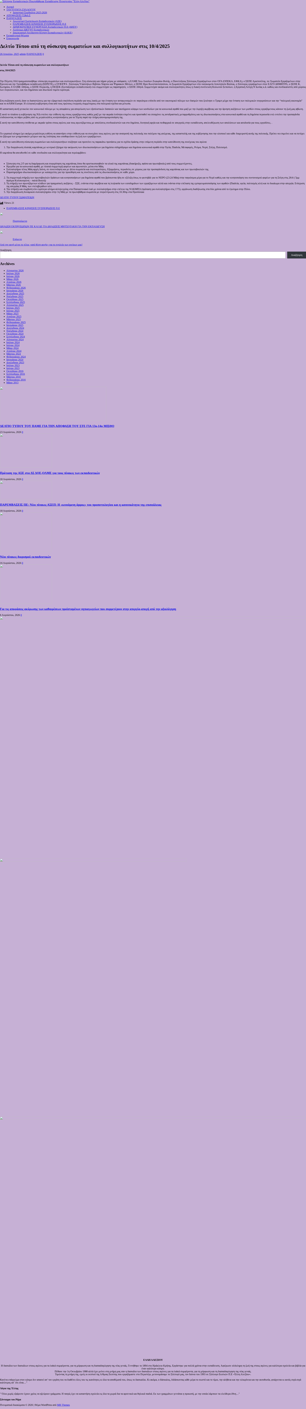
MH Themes (63, 1405)
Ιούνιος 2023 (12, 368)
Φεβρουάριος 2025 (16, 322)
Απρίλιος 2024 (13, 351)
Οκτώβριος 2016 (14, 371)
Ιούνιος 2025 (12, 310)
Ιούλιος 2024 (13, 342)
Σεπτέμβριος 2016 (15, 374)
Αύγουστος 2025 (15, 305)
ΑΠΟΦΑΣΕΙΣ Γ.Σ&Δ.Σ (18, 15)
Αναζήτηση (5, 250)
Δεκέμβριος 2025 (15, 293)
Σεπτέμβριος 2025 (15, 302)
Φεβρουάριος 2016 (16, 379)
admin (23, 54)
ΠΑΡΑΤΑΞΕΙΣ (14, 18)
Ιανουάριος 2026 (14, 290)
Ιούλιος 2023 (13, 365)
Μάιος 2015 (12, 382)
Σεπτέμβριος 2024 (15, 336)
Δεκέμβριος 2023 (15, 362)
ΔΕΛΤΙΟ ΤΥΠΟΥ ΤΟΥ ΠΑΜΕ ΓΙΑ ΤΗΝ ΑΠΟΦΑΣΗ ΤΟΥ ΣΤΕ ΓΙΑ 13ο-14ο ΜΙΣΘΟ (57, 426)
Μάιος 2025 (12, 313)
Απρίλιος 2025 (13, 316)
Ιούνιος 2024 (12, 345)
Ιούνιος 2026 (12, 276)
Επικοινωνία (12, 38)
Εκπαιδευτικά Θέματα (17, 35)
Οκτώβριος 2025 (14, 299)
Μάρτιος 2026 (13, 285)
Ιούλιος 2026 (13, 273)
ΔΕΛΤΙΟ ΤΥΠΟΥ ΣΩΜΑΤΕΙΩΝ (17, 197)
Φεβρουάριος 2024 (16, 356)
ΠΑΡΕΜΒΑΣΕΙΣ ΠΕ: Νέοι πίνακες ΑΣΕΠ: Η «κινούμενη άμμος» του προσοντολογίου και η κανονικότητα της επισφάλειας (80, 504)
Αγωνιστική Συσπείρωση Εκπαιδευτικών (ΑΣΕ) (37, 21)
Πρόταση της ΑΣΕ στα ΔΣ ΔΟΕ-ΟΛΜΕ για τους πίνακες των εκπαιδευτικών (50, 473)
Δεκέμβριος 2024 (15, 328)
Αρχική (10, 6)
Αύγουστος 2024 (15, 339)
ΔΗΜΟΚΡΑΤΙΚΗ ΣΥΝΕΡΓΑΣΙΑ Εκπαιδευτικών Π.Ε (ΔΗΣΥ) (45, 27)
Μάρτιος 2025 (13, 319)
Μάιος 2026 (12, 279)
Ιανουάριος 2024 (14, 359)
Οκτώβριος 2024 (14, 333)
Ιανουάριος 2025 (14, 325)
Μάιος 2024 (12, 348)
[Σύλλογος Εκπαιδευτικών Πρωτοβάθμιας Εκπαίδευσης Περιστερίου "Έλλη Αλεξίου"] (45, 1)
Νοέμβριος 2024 (14, 331)
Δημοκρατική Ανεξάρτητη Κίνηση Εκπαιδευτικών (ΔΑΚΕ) (42, 32)
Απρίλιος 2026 (13, 282)
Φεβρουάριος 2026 (16, 287)
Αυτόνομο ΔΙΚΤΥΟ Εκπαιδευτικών (31, 29)
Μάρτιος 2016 (13, 376)
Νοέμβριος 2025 (14, 296)
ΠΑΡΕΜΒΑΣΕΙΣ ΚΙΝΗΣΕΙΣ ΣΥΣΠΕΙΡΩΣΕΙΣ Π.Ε (39, 24)
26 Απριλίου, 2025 (9, 54)
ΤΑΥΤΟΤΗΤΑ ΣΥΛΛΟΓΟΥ (21, 9)
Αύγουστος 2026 (15, 270)
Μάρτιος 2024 (13, 353)
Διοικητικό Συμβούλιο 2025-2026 (30, 12)
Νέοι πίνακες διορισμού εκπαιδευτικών (25, 556)
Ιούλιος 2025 (13, 308)
